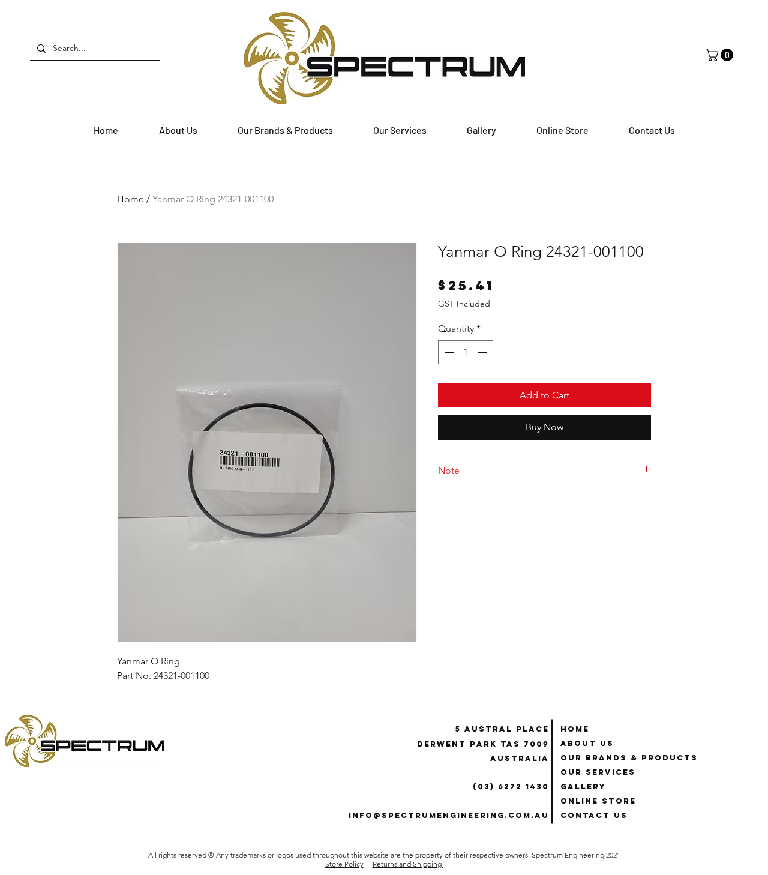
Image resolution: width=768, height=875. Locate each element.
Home (130, 199)
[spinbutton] (466, 352)
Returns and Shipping (408, 863)
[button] (721, 55)
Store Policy (344, 863)
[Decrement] (448, 352)
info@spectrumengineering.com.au (449, 815)
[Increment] (483, 352)
